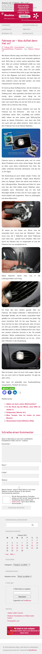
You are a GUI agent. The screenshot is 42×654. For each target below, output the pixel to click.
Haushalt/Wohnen (8, 49)
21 (22, 548)
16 (32, 545)
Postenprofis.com (13, 621)
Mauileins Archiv (10, 576)
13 (17, 545)
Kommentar (6, 444)
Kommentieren (19, 47)
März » (12, 554)
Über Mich (27, 29)
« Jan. (7, 554)
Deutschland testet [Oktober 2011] (20, 421)
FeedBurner (27, 600)
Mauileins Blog (16, 3)
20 (17, 548)
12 (12, 545)
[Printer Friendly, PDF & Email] (8, 388)
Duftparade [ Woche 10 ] (16, 412)
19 (12, 548)
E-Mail (4, 472)
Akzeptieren (25, 16)
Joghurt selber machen (15, 613)
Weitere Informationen (24, 13)
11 (7, 545)
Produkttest (18, 49)
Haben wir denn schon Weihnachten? (21, 404)
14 (22, 545)
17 (37, 545)
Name (4, 465)
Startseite (6, 25)
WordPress (33, 650)
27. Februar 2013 (7, 47)
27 (17, 551)
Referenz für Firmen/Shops (7, 35)
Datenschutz (28, 33)
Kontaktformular (30, 25)
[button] (4, 392)
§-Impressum (6, 29)
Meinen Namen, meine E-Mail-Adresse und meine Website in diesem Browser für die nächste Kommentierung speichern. (18, 491)
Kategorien (8, 565)
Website (4, 480)
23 (32, 548)
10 (37, 543)
